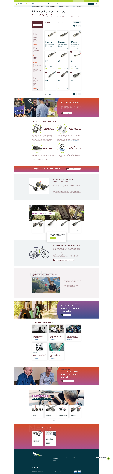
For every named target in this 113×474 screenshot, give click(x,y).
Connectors (26, 3)
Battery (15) (35, 37)
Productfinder (91, 3)
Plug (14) (35, 33)
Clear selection (35, 73)
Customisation (32, 3)
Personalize (54, 239)
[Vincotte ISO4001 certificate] (75, 472)
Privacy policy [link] (59, 239)
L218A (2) (35, 40)
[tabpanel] (37, 226)
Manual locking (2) (36, 71)
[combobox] (78, 1)
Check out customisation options (74, 168)
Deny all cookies (60, 237)
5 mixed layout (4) (36, 51)
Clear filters (34, 26)
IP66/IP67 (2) (35, 78)
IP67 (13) (35, 77)
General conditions (34, 471)
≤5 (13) (35, 58)
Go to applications (67, 314)
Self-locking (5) (36, 69)
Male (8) (35, 47)
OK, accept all (52, 237)
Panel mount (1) (36, 34)
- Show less (34, 74)
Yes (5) (35, 30)
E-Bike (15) (35, 84)
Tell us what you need (68, 113)
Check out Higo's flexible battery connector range (64, 260)
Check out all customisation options (73, 140)
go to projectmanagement (68, 380)
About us (49, 3)
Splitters (74, 457)
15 (61, 22)
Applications (44, 3)
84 (50, 94)
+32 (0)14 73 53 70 (36, 463)
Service (38, 3)
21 (62, 22)
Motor (66, 457)
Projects (54, 3)
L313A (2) (35, 41)
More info (46, 48)
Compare (52, 48)
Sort (72, 22)
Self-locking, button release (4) (38, 70)
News (58, 3)
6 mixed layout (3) (36, 54)
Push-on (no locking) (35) (37, 65)
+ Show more (35, 44)
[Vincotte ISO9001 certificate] (79, 472)
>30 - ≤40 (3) (35, 61)
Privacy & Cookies (40, 471)
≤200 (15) (35, 81)
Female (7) (35, 48)
